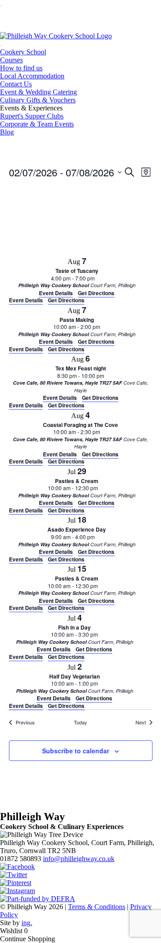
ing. (26, 923)
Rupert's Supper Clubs (32, 116)
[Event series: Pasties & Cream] (102, 488)
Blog (7, 132)
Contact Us (16, 84)
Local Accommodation (32, 76)
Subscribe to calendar (75, 750)
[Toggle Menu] (1, 6)
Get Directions (66, 300)
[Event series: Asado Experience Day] (99, 537)
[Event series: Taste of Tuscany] (99, 278)
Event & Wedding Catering (38, 92)
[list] (81, 482)
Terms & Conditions (96, 906)
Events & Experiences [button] (31, 108)
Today (80, 722)
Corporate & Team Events (37, 124)
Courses (11, 60)
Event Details (26, 300)
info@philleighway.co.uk (78, 858)
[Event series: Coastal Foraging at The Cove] (105, 431)
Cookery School (23, 52)
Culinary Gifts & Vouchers (38, 100)
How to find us (21, 68)
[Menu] (1, 46)
